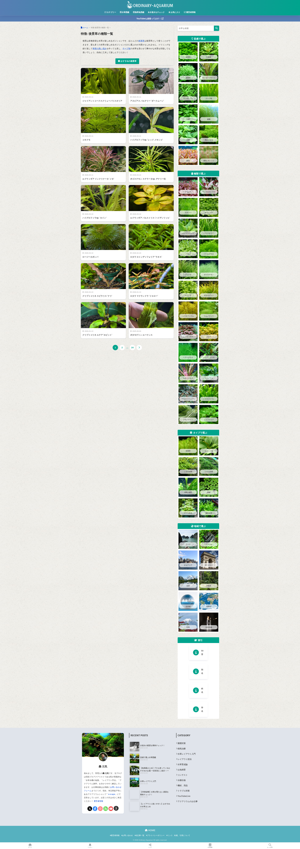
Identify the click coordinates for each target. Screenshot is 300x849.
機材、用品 (183, 785)
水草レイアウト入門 (187, 753)
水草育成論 (183, 764)
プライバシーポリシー (156, 835)
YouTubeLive (184, 796)
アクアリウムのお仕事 (188, 801)
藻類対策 (182, 743)
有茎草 (141, 40)
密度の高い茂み (100, 48)
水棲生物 (182, 780)
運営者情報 (191, 12)
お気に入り (175, 12)
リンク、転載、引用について (178, 835)
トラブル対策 (184, 790)
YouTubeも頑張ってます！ (149, 18)
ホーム (30, 847)
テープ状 (126, 48)
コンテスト (183, 775)
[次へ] (139, 347)
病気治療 (182, 748)
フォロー (90, 847)
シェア (150, 847)
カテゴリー (111, 12)
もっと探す (270, 847)
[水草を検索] (216, 28)
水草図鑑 (125, 12)
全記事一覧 (139, 835)
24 (132, 347)
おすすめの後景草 (129, 61)
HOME (151, 830)
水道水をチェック (157, 12)
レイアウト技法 (185, 759)
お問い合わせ (127, 835)
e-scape (111, 794)
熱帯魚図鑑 (139, 12)
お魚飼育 (182, 769)
